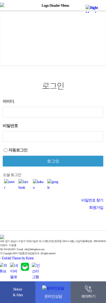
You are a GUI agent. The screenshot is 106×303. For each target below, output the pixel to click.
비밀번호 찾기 (92, 200)
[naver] (9, 185)
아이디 (8, 101)
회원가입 (96, 208)
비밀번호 (10, 125)
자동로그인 (17, 150)
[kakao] (38, 185)
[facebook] (24, 185)
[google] (53, 185)
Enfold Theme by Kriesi (17, 258)
